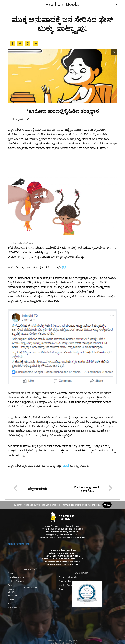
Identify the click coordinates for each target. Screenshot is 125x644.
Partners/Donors (16, 580)
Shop (61, 588)
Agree (107, 504)
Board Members (16, 576)
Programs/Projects (68, 576)
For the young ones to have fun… (87, 488)
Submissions (14, 607)
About (10, 572)
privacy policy (93, 504)
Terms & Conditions (55, 640)
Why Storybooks (66, 580)
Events (11, 599)
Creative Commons (68, 584)
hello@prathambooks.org (20, 543)
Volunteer (12, 595)
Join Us (11, 603)
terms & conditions (72, 504)
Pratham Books (62, 3)
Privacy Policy (71, 640)
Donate (11, 591)
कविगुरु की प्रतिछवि (38, 489)
